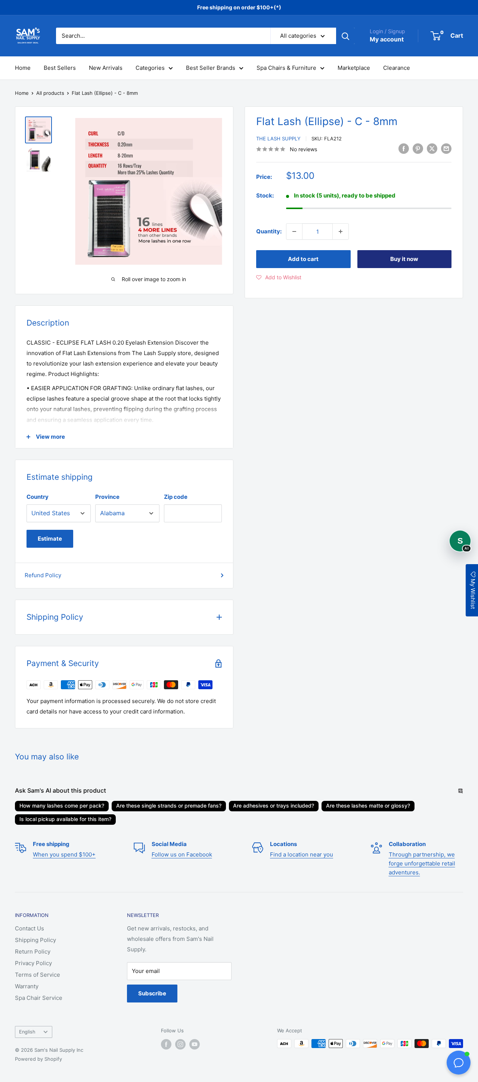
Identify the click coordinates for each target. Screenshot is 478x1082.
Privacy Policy (33, 963)
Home (23, 67)
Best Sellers (60, 67)
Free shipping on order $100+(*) (239, 7)
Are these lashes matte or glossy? (368, 805)
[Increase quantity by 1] (340, 231)
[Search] (345, 36)
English (27, 1032)
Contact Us (29, 928)
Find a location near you (301, 854)
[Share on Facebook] (403, 148)
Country (38, 496)
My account (387, 39)
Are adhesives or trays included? (273, 805)
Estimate (50, 538)
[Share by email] (446, 148)
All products (50, 93)
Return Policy (32, 951)
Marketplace (354, 67)
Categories (150, 67)
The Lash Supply (278, 139)
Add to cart (303, 258)
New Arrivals (105, 67)
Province (107, 496)
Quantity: (269, 231)
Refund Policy (43, 575)
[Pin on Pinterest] (418, 148)
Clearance (396, 67)
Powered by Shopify (38, 1059)
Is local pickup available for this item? (65, 819)
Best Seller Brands (210, 67)
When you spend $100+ (64, 854)
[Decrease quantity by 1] (294, 231)
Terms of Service (37, 974)
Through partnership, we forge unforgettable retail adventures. (422, 863)
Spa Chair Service (38, 997)
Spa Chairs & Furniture (286, 67)
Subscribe (152, 993)
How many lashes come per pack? (61, 805)
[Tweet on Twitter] (432, 148)
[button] (278, 277)
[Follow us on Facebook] (166, 1044)
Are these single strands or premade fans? (168, 805)
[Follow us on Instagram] (180, 1044)
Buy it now (404, 258)
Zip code (175, 496)
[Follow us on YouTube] (194, 1044)
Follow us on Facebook (182, 854)
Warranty (26, 986)
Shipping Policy (35, 939)
